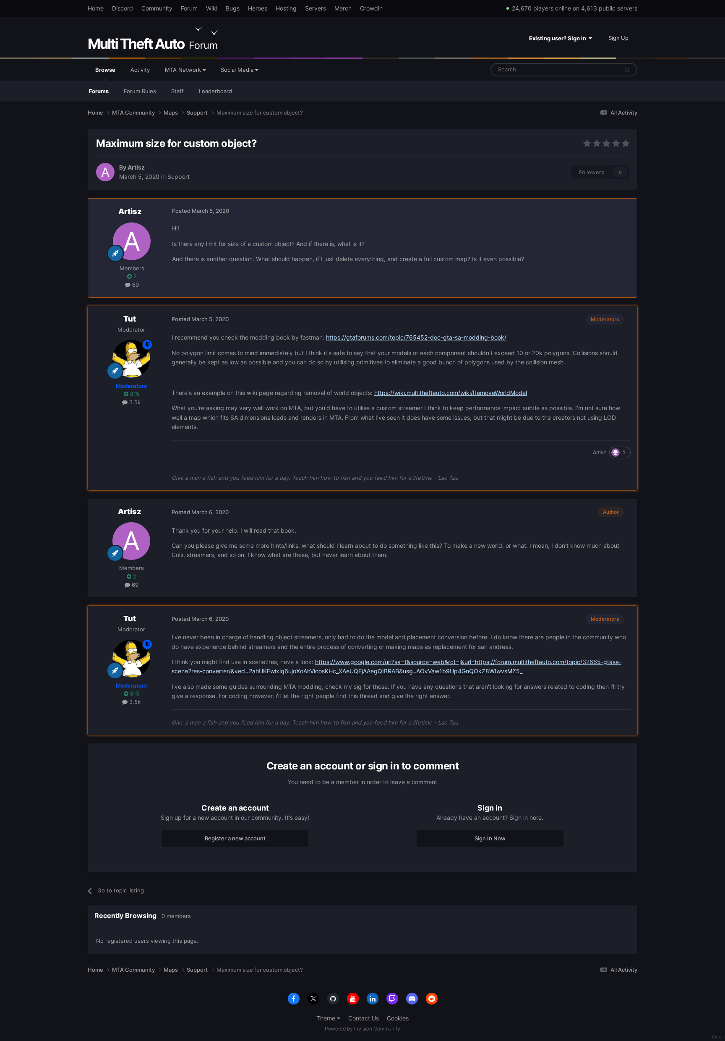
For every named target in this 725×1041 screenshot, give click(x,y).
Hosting (286, 8)
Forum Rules (140, 91)
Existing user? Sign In (559, 38)
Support (178, 176)
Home (96, 8)
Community (156, 8)
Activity (140, 69)
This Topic (594, 69)
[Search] (627, 70)
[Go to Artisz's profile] (105, 172)
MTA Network (184, 69)
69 (134, 284)
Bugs (233, 8)
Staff (177, 91)
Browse (105, 69)
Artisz (136, 167)
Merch (343, 8)
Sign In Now (490, 838)
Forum (189, 8)
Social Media (238, 69)
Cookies (398, 1018)
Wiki (211, 8)
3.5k (134, 402)
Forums (99, 91)
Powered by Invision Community (362, 1028)
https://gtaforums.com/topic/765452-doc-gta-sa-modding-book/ (416, 337)
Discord (122, 8)
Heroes (257, 8)
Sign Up (618, 37)
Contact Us (363, 1018)
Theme (326, 1018)
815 (133, 393)
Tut (129, 318)
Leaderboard (215, 91)
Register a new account (235, 838)
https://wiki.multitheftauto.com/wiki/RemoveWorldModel (450, 392)
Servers (315, 8)
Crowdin (371, 8)
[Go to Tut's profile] (131, 359)
